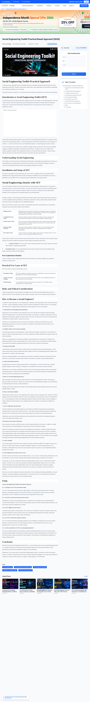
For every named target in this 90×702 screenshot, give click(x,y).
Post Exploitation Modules (71, 97)
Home (3, 9)
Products (57, 5)
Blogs (64, 5)
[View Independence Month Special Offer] (45, 22)
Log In (86, 1)
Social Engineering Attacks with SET (73, 95)
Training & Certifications (27, 5)
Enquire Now (84, 5)
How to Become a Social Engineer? (73, 103)
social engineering (52, 44)
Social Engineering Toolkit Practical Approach (73, 85)
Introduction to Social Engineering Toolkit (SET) (74, 88)
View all (86, 576)
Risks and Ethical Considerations (72, 101)
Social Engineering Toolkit (40, 567)
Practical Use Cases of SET (25, 570)
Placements (40, 5)
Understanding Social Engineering (23, 567)
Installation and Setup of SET (9, 570)
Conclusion (68, 107)
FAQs (66, 105)
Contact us (71, 5)
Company (49, 5)
